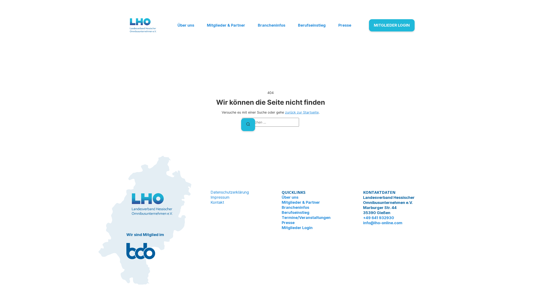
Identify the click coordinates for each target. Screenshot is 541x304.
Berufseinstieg (312, 25)
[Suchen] (248, 124)
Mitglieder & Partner (226, 25)
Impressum (220, 197)
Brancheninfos (271, 25)
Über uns (186, 25)
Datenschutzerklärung (229, 192)
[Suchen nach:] (270, 122)
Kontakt (217, 202)
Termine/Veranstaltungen (306, 217)
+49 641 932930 (378, 218)
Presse (344, 25)
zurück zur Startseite (302, 112)
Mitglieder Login (297, 227)
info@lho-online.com (382, 223)
